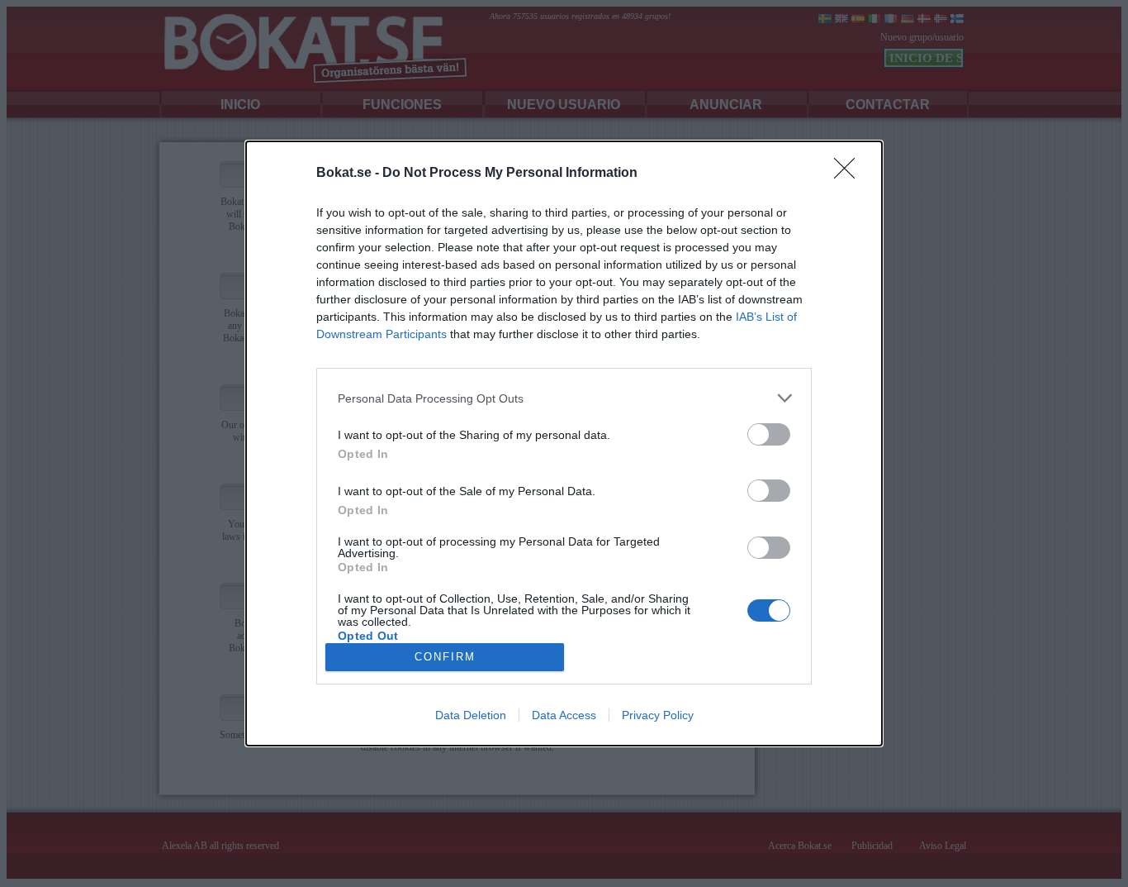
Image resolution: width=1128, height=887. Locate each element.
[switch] (768, 434)
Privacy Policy (658, 715)
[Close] (849, 173)
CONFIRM (445, 657)
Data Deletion (470, 715)
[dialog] (564, 443)
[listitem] (564, 398)
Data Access (564, 715)
